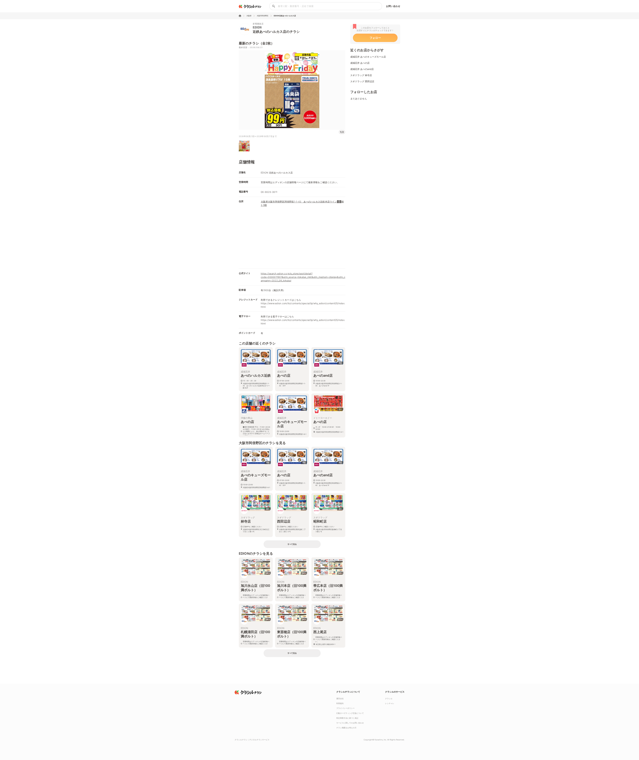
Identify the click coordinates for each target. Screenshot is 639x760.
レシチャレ (389, 703)
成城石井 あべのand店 (362, 69)
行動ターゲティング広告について (350, 713)
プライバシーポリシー (345, 708)
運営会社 (340, 698)
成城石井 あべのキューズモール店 (368, 56)
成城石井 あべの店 (360, 62)
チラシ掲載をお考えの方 (346, 728)
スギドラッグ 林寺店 (361, 75)
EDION (257, 27)
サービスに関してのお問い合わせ (350, 723)
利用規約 (340, 703)
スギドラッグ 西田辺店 (362, 81)
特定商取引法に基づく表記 (347, 718)
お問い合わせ (393, 6)
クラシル (388, 698)
